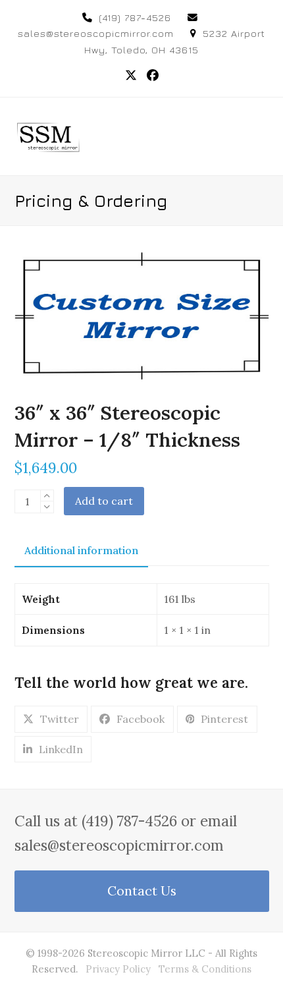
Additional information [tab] (81, 550)
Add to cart (104, 500)
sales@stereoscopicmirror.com (96, 33)
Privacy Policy (118, 969)
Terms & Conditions (205, 969)
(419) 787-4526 (135, 17)
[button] (262, 136)
